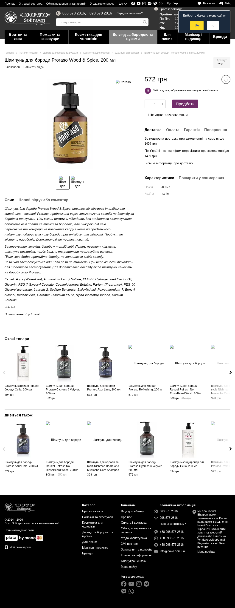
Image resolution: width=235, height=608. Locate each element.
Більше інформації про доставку (169, 163)
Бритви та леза (18, 37)
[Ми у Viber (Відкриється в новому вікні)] (155, 3)
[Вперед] (231, 372)
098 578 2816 (101, 13)
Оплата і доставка (30, 3)
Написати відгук (33, 67)
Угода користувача (102, 3)
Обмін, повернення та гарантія (66, 3)
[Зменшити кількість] (148, 104)
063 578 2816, (74, 13)
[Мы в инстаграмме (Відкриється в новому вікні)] (144, 3)
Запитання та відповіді (136, 549)
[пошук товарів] (144, 22)
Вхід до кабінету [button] (132, 511)
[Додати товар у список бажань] (225, 79)
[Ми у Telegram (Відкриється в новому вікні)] (149, 3)
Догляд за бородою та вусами (133, 37)
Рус (169, 3)
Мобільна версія (20, 547)
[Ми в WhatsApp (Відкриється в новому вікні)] (160, 3)
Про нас (10, 3)
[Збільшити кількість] (162, 104)
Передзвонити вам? (130, 13)
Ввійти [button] (157, 90)
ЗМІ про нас (129, 543)
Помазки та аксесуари (50, 37)
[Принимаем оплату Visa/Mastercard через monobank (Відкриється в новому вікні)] (20, 537)
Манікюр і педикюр (193, 37)
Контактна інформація (136, 555)
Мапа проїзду (206, 551)
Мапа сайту (129, 566)
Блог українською (133, 561)
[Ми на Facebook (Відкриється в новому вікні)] (133, 3)
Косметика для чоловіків (88, 37)
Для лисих (167, 37)
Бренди (220, 37)
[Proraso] (123, 81)
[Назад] (4, 372)
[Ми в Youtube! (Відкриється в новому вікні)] (138, 3)
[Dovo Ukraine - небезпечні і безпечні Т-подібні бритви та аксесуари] (20, 507)
